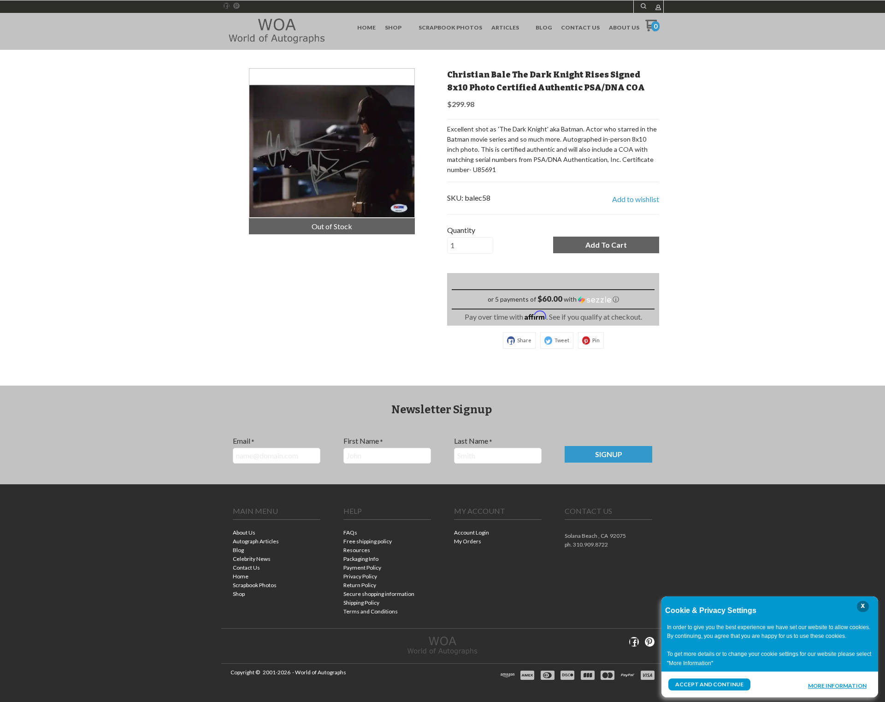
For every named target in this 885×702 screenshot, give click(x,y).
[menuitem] (366, 27)
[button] (643, 6)
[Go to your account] (658, 8)
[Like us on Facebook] (226, 6)
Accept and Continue (709, 684)
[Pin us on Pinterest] (236, 6)
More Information (837, 685)
